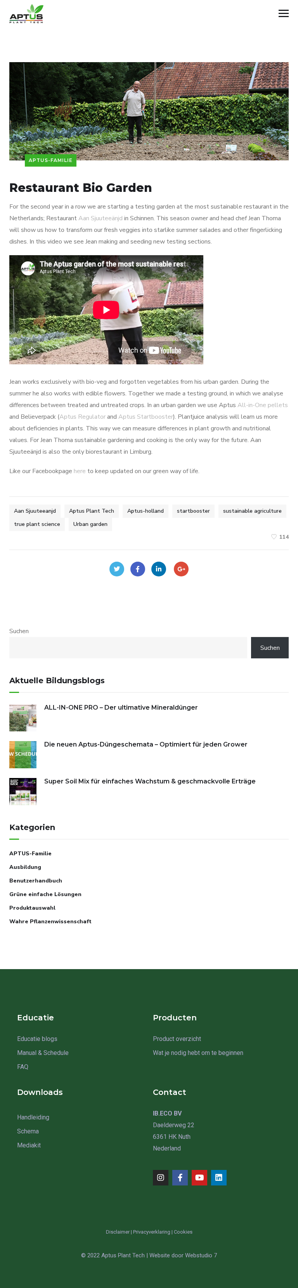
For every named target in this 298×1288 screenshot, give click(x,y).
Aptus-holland (145, 511)
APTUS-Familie (51, 160)
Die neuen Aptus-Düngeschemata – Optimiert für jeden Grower (146, 744)
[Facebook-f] (180, 1177)
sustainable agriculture (252, 511)
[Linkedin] (219, 1177)
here (80, 471)
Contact (169, 1092)
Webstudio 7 (201, 1255)
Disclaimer (118, 1232)
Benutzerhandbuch (35, 880)
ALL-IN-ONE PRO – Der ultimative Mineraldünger (121, 707)
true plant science (37, 524)
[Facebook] (137, 569)
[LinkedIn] (158, 569)
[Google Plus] (181, 569)
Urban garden (90, 524)
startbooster (193, 511)
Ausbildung (25, 867)
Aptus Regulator (82, 417)
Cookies (183, 1232)
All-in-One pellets (262, 405)
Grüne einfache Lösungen (45, 894)
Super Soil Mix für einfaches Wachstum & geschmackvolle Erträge (150, 781)
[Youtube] (199, 1177)
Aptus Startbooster (145, 417)
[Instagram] (160, 1177)
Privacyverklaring (151, 1232)
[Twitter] (116, 569)
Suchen (19, 631)
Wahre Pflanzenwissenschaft (50, 921)
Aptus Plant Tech (91, 511)
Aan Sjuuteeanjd (35, 511)
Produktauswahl (32, 908)
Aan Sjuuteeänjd (100, 218)
